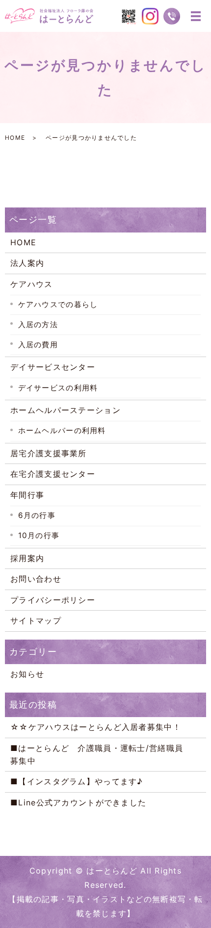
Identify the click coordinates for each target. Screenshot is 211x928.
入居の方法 (38, 324)
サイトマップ (35, 620)
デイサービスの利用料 (58, 387)
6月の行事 (36, 515)
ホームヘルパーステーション (65, 410)
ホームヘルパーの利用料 (62, 430)
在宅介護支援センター (52, 474)
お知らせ (27, 674)
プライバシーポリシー (52, 600)
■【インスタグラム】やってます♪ (76, 781)
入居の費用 (38, 344)
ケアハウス (31, 284)
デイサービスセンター (52, 367)
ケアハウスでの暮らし (58, 304)
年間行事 (27, 495)
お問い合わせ (35, 579)
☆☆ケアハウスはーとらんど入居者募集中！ (95, 727)
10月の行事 (39, 535)
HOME (15, 137)
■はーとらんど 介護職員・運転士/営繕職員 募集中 (105, 754)
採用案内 (27, 558)
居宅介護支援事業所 (48, 453)
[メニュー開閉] (196, 16)
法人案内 (27, 263)
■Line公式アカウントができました (78, 802)
